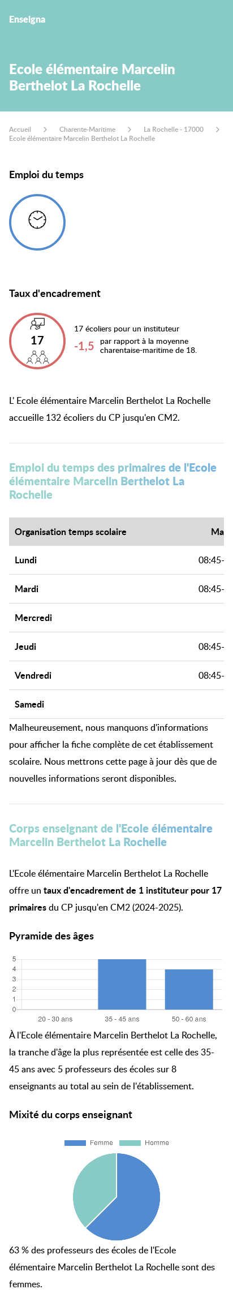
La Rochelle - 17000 (174, 129)
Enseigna (27, 18)
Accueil (20, 129)
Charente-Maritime (87, 129)
